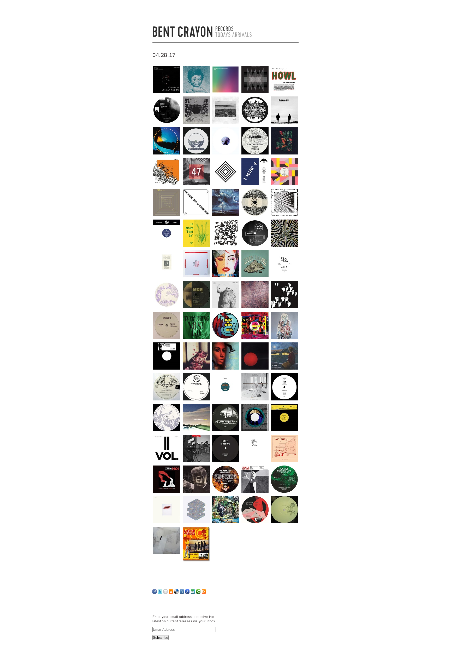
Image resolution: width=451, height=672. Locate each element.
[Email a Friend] (165, 591)
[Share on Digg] (182, 591)
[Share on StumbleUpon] (193, 591)
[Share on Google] (187, 591)
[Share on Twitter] (160, 591)
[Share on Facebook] (154, 591)
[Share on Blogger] (171, 591)
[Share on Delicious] (176, 591)
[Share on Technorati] (198, 591)
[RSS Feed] (204, 591)
